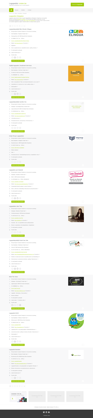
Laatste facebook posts (16, 52)
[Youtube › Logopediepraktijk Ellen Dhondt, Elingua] (20, 57)
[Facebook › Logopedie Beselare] (15, 378)
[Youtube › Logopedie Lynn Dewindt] (20, 198)
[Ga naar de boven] (83, 61)
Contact (29, 10)
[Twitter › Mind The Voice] (12, 305)
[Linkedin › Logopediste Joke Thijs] (18, 232)
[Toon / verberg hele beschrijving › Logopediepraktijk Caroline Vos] (30, 118)
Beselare (20, 354)
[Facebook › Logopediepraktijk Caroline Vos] (15, 128)
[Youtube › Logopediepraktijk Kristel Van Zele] (20, 269)
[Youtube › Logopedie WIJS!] (20, 342)
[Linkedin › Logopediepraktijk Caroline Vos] (18, 128)
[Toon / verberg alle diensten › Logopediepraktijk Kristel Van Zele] (30, 259)
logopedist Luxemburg (21, 19)
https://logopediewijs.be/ (19, 327)
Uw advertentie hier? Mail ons (37, 396)
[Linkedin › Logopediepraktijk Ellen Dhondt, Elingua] (18, 57)
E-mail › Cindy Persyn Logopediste (17, 147)
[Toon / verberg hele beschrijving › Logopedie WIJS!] (30, 329)
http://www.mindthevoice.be (20, 290)
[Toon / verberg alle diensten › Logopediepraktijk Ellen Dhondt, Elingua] (30, 48)
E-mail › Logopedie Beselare (16, 361)
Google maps (25, 33)
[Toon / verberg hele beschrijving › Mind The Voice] (30, 293)
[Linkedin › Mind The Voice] (18, 305)
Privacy (49, 415)
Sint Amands (18, 281)
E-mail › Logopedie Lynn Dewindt (17, 181)
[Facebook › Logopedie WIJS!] (15, 342)
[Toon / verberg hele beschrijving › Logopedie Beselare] (30, 366)
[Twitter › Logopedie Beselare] (12, 378)
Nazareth (20, 33)
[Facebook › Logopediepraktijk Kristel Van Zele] (15, 269)
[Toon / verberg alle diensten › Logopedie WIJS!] (30, 332)
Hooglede (20, 140)
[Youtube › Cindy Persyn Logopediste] (20, 162)
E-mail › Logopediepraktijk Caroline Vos (18, 113)
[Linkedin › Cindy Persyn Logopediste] (18, 162)
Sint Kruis (20, 70)
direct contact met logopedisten (29, 20)
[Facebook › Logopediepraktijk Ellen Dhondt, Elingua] (15, 57)
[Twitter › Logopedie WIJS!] (12, 342)
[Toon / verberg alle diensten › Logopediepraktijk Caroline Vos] (30, 120)
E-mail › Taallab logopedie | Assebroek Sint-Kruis (20, 77)
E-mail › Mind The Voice (15, 288)
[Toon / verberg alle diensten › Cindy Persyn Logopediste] (30, 154)
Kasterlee (18, 174)
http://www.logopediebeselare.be (21, 363)
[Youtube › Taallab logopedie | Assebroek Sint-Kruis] (20, 94)
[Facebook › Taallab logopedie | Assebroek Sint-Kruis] (15, 94)
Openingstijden (14, 86)
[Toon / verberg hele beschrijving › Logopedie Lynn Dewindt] (30, 186)
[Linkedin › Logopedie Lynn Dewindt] (18, 198)
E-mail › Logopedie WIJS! (16, 324)
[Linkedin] (49, 412)
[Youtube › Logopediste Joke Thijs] (20, 232)
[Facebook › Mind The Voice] (15, 305)
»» (24, 25)
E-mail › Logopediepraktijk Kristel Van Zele (19, 252)
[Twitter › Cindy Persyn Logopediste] (12, 162)
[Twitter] (44, 412)
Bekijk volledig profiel (18, 60)
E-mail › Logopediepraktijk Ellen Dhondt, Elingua (20, 40)
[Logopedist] (11, 10)
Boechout (18, 210)
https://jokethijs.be (18, 220)
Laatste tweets (14, 300)
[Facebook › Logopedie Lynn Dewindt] (15, 198)
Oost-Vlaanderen (14, 33)
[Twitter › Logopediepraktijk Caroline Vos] (12, 128)
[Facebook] (46, 412)
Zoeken (23, 10)
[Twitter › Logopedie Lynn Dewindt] (12, 198)
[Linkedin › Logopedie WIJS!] (18, 342)
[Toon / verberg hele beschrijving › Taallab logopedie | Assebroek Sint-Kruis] (30, 82)
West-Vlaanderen (14, 70)
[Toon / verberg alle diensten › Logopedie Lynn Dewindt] (30, 188)
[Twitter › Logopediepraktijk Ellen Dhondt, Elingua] (12, 57)
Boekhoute (20, 244)
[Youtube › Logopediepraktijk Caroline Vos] (20, 128)
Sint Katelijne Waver (20, 106)
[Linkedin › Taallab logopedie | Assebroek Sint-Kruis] (18, 94)
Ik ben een (77, 4)
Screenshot (26, 43)
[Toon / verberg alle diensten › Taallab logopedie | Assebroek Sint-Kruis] (30, 84)
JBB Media (45, 415)
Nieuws (16, 10)
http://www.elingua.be (19, 43)
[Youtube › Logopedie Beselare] (20, 378)
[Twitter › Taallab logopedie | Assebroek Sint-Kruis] (12, 94)
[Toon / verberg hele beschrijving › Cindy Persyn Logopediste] (30, 152)
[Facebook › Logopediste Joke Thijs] (15, 232)
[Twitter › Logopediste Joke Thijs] (12, 232)
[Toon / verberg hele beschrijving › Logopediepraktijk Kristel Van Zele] (30, 256)
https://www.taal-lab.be (19, 79)
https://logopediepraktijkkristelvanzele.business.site (24, 254)
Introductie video (22, 300)
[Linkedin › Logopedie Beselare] (18, 378)
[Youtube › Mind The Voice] (20, 305)
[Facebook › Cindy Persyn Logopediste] (15, 162)
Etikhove (20, 317)
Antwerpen (13, 106)
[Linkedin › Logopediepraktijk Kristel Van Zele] (18, 269)
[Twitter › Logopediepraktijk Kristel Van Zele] (12, 269)
